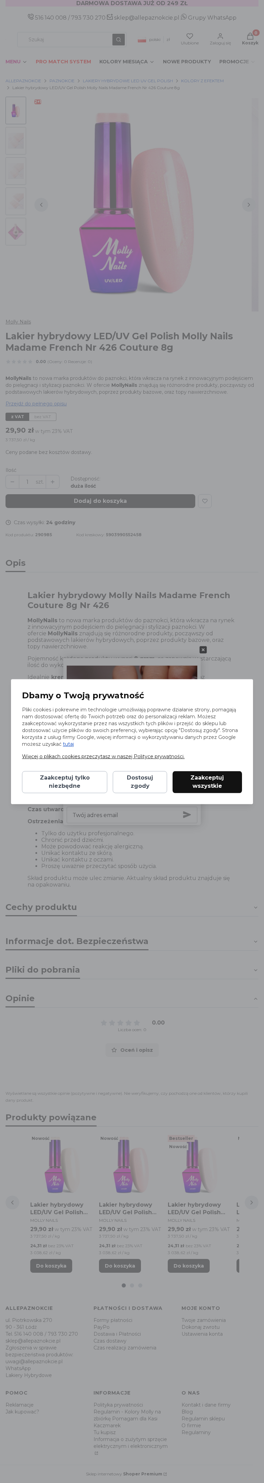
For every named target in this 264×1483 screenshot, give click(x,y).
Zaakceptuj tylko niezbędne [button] (65, 781)
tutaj (68, 744)
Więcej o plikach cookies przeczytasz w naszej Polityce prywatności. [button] (103, 756)
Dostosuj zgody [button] (140, 781)
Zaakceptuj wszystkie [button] (207, 781)
